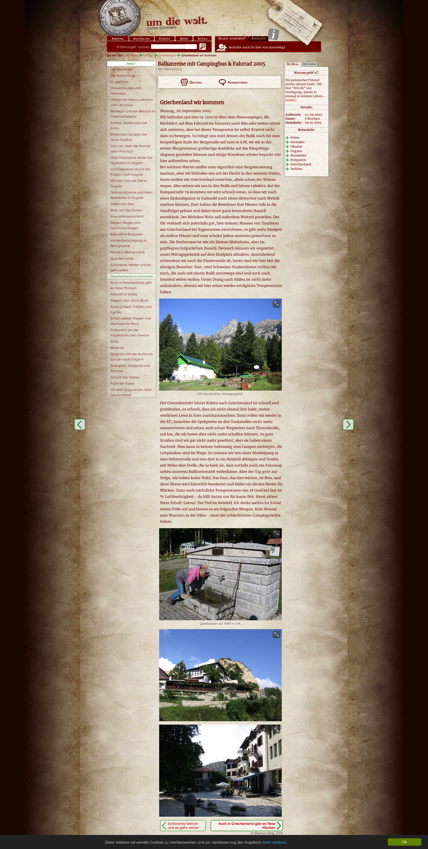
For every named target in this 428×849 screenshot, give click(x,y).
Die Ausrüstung (122, 75)
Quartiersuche (121, 258)
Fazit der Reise (122, 383)
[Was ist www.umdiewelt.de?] (273, 34)
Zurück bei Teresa (125, 377)
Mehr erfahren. (275, 842)
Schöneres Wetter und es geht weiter (183, 825)
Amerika (117, 39)
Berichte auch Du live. (257, 47)
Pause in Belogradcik (127, 252)
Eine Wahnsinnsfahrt (127, 216)
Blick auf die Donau (126, 210)
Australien (141, 39)
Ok (404, 842)
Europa (164, 39)
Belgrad (116, 347)
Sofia (114, 341)
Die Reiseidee (121, 69)
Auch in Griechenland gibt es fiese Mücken (246, 825)
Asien (184, 39)
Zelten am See (122, 204)
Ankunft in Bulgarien (126, 234)
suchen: (133, 47)
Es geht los (119, 81)
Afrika (203, 39)
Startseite (131, 55)
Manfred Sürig (173, 69)
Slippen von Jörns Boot (129, 300)
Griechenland (167, 55)
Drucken (195, 82)
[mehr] (290, 100)
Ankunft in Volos (123, 294)
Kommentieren (237, 82)
